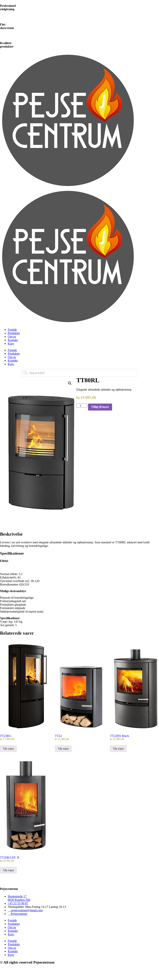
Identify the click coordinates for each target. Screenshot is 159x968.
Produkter (14, 333)
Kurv (11, 343)
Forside (12, 329)
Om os (12, 336)
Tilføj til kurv (100, 407)
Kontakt (13, 340)
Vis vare (8, 748)
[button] (69, 383)
